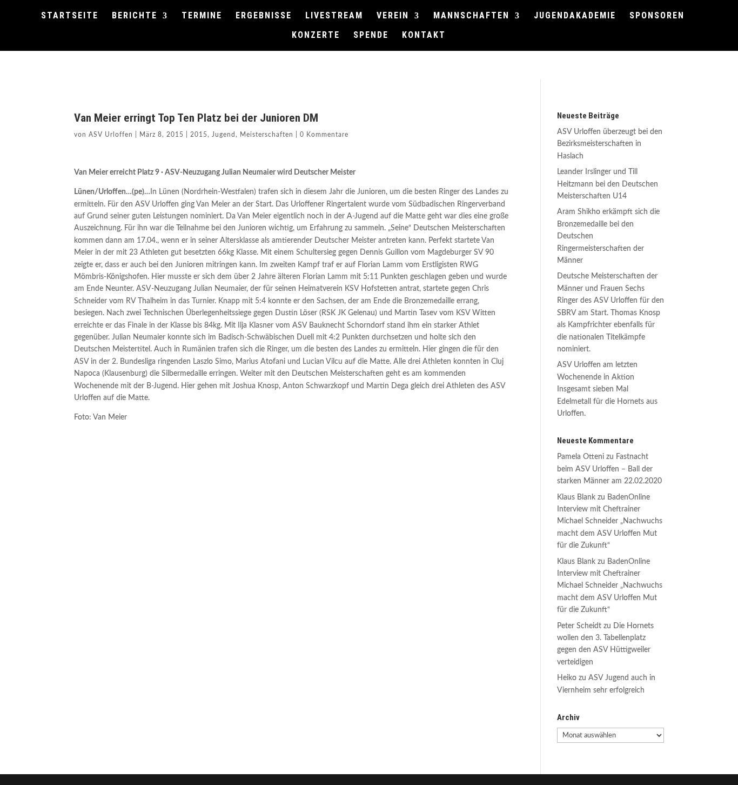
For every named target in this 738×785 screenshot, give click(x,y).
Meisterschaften (266, 134)
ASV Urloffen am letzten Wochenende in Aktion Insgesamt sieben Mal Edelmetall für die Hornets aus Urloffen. (607, 389)
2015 (198, 134)
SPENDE (370, 35)
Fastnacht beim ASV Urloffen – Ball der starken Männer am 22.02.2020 (609, 469)
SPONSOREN (657, 16)
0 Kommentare (324, 134)
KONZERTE (316, 35)
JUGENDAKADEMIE (575, 16)
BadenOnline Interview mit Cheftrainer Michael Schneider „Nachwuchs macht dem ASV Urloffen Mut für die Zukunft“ (609, 522)
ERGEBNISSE (264, 16)
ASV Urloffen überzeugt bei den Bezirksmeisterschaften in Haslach (609, 144)
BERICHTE (134, 16)
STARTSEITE (69, 16)
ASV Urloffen (111, 134)
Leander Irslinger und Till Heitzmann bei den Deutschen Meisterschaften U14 (607, 184)
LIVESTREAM (334, 16)
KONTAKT (424, 35)
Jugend (224, 134)
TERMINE (202, 16)
